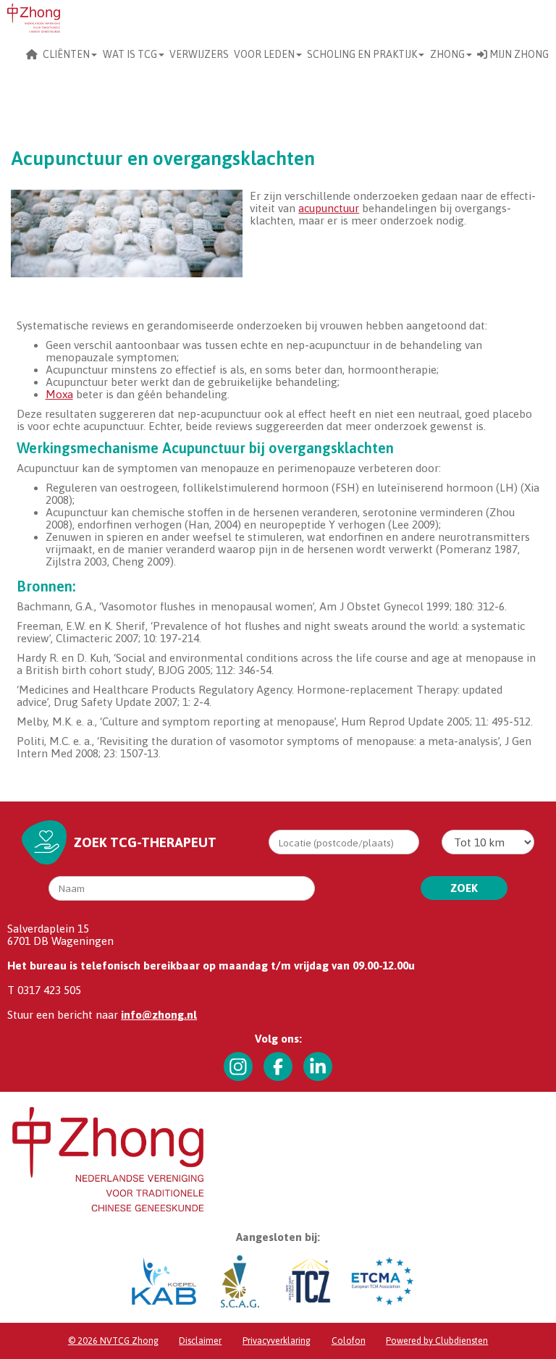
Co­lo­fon (349, 1340)
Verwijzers (199, 54)
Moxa (59, 394)
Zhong (447, 54)
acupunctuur (328, 208)
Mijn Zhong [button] (518, 54)
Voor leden (264, 54)
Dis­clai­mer (200, 1340)
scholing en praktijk (362, 54)
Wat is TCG (130, 54)
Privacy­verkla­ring (277, 1340)
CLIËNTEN (66, 54)
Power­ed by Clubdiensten (437, 1340)
